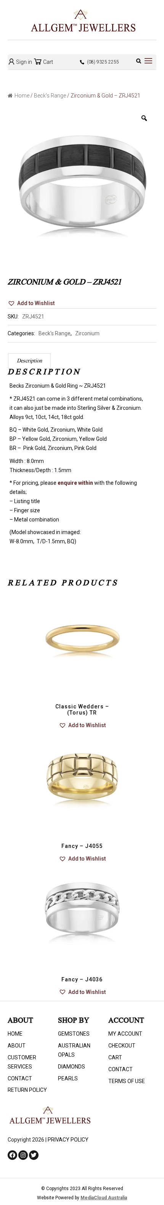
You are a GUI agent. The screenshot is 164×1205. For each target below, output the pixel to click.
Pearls (68, 1078)
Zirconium (87, 333)
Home (21, 96)
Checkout (121, 1046)
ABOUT (17, 1046)
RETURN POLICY (27, 1090)
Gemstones (74, 1034)
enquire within (75, 483)
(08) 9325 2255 (103, 62)
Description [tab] (29, 361)
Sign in (23, 62)
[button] (31, 303)
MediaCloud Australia (103, 1197)
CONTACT (20, 1078)
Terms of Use (126, 1081)
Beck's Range (50, 96)
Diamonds (71, 1067)
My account (125, 1034)
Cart (47, 62)
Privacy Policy (68, 1140)
